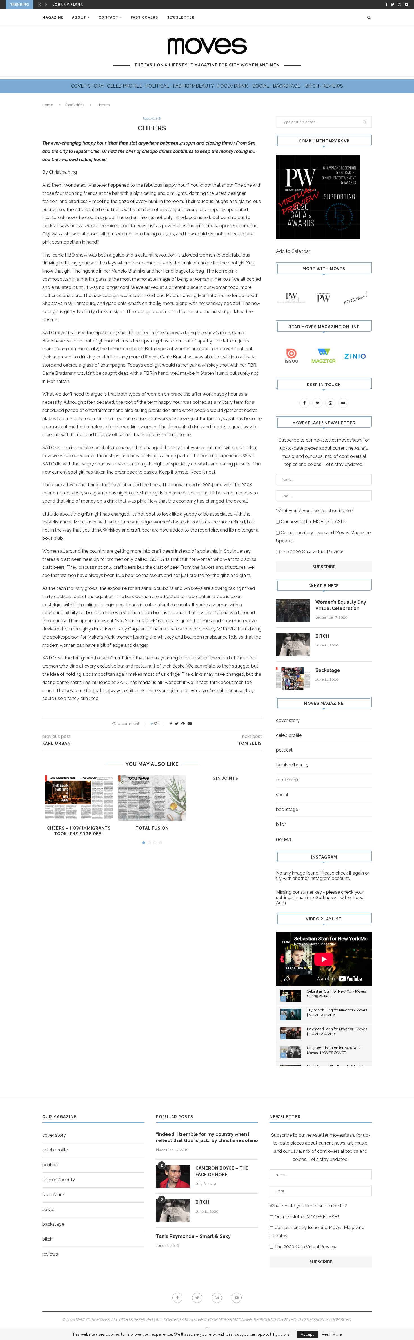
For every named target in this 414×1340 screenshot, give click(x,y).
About (79, 17)
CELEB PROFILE (125, 86)
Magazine (53, 17)
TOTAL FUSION (152, 828)
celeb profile (289, 735)
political (284, 750)
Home (47, 105)
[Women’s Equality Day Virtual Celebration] (293, 610)
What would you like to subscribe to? (314, 510)
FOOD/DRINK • (234, 86)
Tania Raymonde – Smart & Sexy (193, 1236)
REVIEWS (332, 86)
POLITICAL (158, 86)
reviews (284, 839)
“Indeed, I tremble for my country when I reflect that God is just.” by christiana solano (207, 1137)
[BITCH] (293, 644)
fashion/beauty (292, 765)
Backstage (327, 670)
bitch (281, 824)
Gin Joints (225, 778)
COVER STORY (87, 86)
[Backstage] (293, 678)
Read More (332, 1334)
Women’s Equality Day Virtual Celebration (340, 605)
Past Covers (144, 17)
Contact (108, 17)
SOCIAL (261, 86)
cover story (288, 720)
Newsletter (180, 17)
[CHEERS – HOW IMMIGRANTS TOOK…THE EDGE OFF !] (79, 798)
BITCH (312, 86)
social (282, 794)
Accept (307, 1334)
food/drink (74, 105)
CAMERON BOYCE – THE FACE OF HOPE (221, 1171)
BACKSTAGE (287, 86)
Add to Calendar (293, 251)
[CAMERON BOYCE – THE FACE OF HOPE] (173, 1176)
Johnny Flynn (68, 4)
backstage (287, 809)
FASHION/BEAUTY (194, 86)
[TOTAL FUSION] (152, 798)
